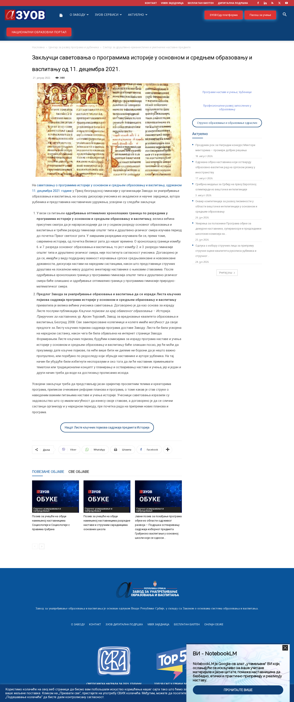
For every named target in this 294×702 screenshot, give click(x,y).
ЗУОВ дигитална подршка (124, 624)
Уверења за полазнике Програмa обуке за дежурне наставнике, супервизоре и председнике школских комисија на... (228, 228)
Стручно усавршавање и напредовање (47, 509)
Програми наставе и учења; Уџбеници (227, 92)
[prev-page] (34, 546)
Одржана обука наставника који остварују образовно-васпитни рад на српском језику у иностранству (225, 167)
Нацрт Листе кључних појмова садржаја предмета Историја (107, 427)
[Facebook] (258, 3)
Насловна (38, 47)
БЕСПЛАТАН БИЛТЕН (201, 3)
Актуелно (136, 14)
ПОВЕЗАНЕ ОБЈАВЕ (48, 471)
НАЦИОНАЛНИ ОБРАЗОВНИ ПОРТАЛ (39, 32)
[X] (279, 3)
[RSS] (272, 3)
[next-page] (41, 546)
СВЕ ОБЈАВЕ (78, 471)
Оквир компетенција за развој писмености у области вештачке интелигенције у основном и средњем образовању (226, 206)
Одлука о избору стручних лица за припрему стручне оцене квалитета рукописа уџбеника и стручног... (225, 251)
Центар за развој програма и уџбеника (74, 47)
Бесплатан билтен (187, 624)
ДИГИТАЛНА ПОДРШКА (233, 3)
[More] (167, 449)
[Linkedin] (265, 3)
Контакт (95, 624)
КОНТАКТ (151, 3)
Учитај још (225, 272)
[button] (284, 15)
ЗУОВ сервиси (106, 14)
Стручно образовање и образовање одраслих (227, 123)
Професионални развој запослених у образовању (227, 107)
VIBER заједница (172, 3)
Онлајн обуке (213, 624)
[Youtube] (286, 3)
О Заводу (78, 624)
